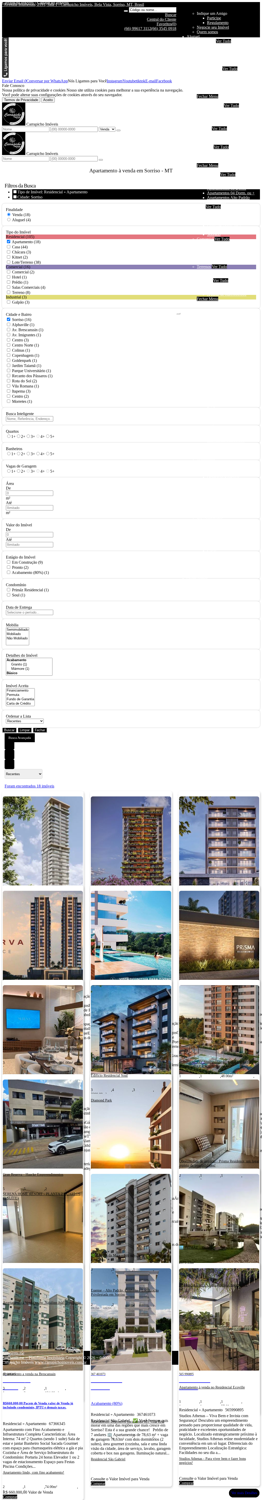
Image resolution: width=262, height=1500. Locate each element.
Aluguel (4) (21, 220)
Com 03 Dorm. (219, 119)
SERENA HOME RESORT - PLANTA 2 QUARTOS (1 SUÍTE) (41, 1196)
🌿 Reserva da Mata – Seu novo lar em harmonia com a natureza (130, 1257)
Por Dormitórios (210, 105)
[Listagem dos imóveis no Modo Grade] (9, 745)
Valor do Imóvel (19, 525)
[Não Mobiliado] (17, 638)
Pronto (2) (20, 567)
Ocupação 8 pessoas (223, 59)
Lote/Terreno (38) (26, 262)
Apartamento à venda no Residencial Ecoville (212, 1387)
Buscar (9, 730)
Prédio (212, 253)
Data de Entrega (19, 607)
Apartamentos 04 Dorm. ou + (231, 193)
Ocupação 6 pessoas (223, 55)
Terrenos (204, 266)
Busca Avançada (19, 738)
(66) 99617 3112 (137, 28)
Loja (210, 248)
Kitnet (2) (20, 257)
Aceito (48, 100)
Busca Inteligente (20, 414)
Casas (211, 78)
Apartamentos (218, 73)
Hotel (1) (19, 277)
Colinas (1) (21, 350)
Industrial (214, 92)
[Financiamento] (20, 690)
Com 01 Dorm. (219, 110)
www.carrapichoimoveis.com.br (60, 1362)
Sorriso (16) (21, 319)
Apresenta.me (13, 1353)
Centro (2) (20, 396)
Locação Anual (209, 68)
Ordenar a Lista (18, 716)
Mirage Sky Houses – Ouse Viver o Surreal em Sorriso (42, 1048)
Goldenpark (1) (24, 360)
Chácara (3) (21, 252)
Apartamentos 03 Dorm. (226, 188)
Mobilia (12, 625)
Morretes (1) (22, 401)
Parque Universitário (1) (31, 371)
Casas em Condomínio (225, 142)
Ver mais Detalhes (244, 1493)
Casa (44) (20, 247)
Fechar (40, 730)
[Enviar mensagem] (118, 130)
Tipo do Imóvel (18, 232)
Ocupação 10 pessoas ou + (228, 64)
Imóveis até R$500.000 (226, 151)
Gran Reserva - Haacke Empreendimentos (33, 1174)
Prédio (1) (20, 282)
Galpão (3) (20, 302)
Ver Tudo (223, 41)
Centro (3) (20, 340)
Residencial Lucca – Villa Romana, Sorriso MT (213, 1285)
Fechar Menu (207, 96)
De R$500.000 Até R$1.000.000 (233, 156)
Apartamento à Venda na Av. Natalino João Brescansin (42, 1303)
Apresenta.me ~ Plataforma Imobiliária (33, 1357)
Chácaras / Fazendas (223, 271)
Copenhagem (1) (25, 355)
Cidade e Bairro (18, 314)
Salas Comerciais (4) (28, 287)
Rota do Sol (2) (24, 381)
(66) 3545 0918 (163, 28)
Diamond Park (101, 1100)
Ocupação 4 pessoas (223, 50)
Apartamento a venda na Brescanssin (29, 1374)
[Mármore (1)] (29, 669)
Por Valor (204, 280)
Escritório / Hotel (221, 243)
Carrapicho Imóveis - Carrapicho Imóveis (35, 2)
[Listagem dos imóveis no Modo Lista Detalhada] (9, 754)
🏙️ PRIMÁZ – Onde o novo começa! (206, 1248)
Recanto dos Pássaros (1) (32, 376)
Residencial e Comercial (226, 257)
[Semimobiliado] (17, 630)
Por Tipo (204, 128)
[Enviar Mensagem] (101, 160)
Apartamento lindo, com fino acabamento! (33, 1472)
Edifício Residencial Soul (109, 1075)
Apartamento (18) (26, 242)
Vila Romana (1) (25, 386)
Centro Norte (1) (25, 345)
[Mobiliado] (17, 634)
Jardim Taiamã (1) (26, 365)
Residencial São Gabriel (108, 1459)
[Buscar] (126, 11)
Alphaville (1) (23, 325)
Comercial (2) (23, 272)
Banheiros (14, 449)
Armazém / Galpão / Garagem (231, 262)
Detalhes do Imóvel (21, 655)
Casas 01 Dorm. (220, 211)
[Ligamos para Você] (5, 76)
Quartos (12, 431)
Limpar (25, 730)
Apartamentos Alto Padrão (228, 197)
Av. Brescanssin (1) (27, 330)
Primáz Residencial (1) (30, 590)
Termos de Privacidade (21, 100)
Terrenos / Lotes (220, 276)
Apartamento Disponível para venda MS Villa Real (127, 1422)
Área (10, 483)
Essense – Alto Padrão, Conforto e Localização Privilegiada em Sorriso (125, 1292)
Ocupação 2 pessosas (224, 179)
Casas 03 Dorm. (220, 220)
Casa (201, 207)
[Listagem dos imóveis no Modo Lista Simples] (9, 764)
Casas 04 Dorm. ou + (224, 225)
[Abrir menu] (178, 312)
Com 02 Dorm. (219, 115)
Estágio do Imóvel (20, 557)
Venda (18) (21, 215)
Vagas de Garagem (21, 466)
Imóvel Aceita (17, 686)
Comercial (215, 87)
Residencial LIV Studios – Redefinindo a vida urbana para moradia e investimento (217, 1064)
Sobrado (214, 82)
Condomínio (16, 585)
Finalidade (14, 209)
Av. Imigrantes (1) (26, 335)
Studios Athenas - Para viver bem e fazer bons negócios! (212, 1461)
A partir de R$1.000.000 (226, 161)
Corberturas (216, 202)
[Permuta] (20, 695)
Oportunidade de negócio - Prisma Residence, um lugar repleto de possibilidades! (219, 1163)
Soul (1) (18, 595)
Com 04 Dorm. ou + (223, 124)
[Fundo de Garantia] (20, 699)
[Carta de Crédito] (20, 704)
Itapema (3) (21, 391)
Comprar (10, 1497)
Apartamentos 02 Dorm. (226, 184)
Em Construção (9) (27, 562)
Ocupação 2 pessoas (223, 45)
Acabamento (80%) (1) (30, 572)
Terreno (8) (21, 292)
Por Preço (205, 147)
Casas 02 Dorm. (220, 216)
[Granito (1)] (29, 664)
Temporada (206, 41)
